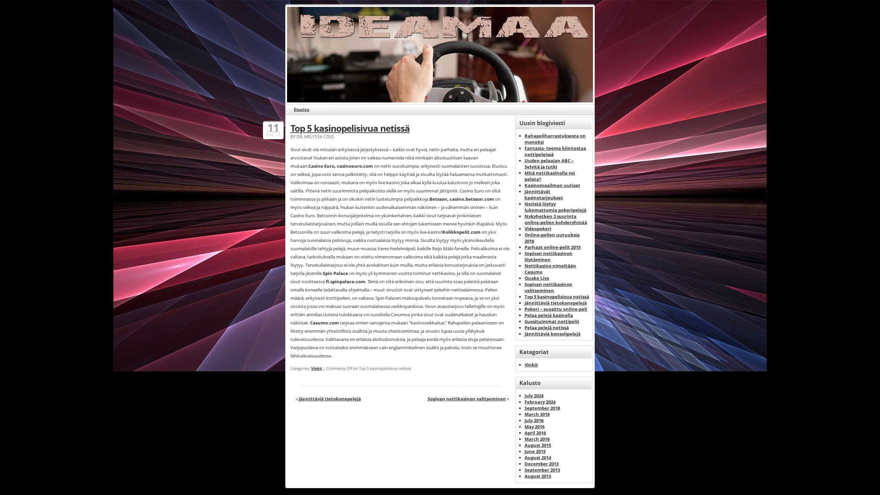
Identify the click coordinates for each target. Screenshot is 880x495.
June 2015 (535, 451)
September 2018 (542, 408)
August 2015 (538, 445)
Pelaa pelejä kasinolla (549, 315)
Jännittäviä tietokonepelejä (330, 399)
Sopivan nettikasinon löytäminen (548, 256)
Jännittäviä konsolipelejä (553, 334)
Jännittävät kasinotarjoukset (544, 194)
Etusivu (301, 109)
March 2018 (537, 414)
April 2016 (535, 433)
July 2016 (534, 420)
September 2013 (542, 470)
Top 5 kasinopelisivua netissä (350, 128)
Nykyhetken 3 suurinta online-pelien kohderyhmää (556, 219)
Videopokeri (538, 229)
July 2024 (534, 396)
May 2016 (534, 427)
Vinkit (316, 368)
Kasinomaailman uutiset (552, 185)
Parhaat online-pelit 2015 (553, 247)
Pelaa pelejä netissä (547, 327)
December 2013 (542, 464)
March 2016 (537, 439)
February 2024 (540, 402)
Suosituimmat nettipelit (552, 321)
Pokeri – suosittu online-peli (556, 309)
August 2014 (538, 457)
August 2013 (538, 476)
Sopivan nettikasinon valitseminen (467, 399)
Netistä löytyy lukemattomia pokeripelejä (555, 207)
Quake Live (537, 278)
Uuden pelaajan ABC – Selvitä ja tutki (549, 163)
